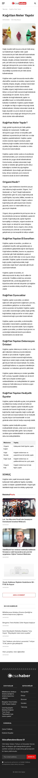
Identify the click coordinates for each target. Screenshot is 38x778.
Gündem (23, 703)
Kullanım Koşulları (7, 733)
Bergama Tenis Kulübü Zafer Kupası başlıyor (19, 623)
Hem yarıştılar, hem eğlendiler (14, 652)
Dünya (23, 695)
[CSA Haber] (19, 3)
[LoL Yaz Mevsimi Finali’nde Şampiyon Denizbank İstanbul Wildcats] (19, 507)
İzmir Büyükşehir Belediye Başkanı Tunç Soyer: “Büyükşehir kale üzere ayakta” (8, 712)
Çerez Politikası (7, 729)
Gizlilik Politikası (25, 762)
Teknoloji (5, 9)
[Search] (35, 3)
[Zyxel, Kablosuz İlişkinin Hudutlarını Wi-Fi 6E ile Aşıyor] (19, 570)
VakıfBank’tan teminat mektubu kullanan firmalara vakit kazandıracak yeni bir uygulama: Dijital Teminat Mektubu (19, 552)
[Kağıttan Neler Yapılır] (19, 34)
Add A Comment (19, 595)
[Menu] (3, 3)
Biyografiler (25, 692)
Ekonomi (24, 699)
